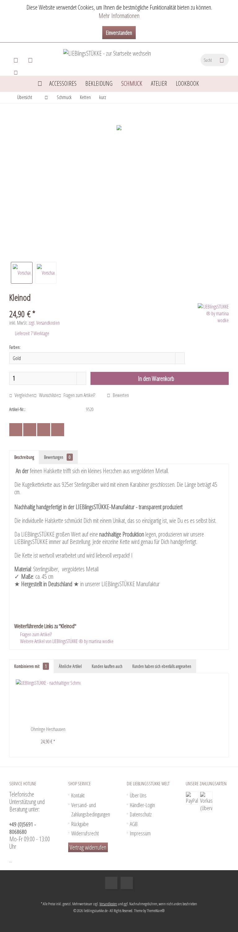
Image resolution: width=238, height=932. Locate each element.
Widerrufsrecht (85, 833)
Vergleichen (24, 395)
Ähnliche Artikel (70, 666)
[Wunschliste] (30, 60)
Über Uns (138, 795)
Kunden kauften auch (107, 666)
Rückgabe (80, 824)
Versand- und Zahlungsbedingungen (90, 809)
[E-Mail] (57, 429)
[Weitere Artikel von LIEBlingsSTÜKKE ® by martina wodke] (213, 313)
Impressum (140, 833)
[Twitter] (29, 429)
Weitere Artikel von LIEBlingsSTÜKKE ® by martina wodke (66, 641)
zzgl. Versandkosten (44, 322)
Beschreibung (24, 457)
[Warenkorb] (15, 60)
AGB (134, 824)
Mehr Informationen (119, 15)
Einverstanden (119, 32)
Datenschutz (141, 814)
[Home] (40, 84)
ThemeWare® (156, 910)
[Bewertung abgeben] (102, 305)
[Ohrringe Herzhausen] (48, 701)
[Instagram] (127, 883)
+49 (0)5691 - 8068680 (22, 828)
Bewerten (120, 395)
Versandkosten (108, 904)
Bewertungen (57, 457)
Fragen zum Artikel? (79, 395)
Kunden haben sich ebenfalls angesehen (161, 666)
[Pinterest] (43, 429)
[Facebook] (15, 429)
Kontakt (78, 795)
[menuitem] (16, 60)
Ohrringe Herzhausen (48, 729)
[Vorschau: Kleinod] (22, 273)
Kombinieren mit (30, 666)
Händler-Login (142, 805)
